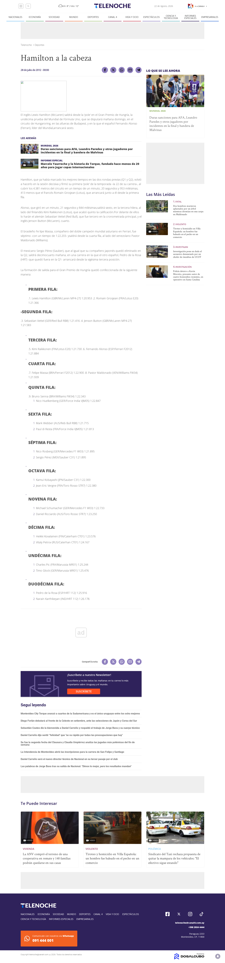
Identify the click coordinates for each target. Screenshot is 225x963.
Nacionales (15, 17)
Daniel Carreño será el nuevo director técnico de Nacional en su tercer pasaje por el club (69, 759)
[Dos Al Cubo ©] (189, 958)
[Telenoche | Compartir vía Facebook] (105, 70)
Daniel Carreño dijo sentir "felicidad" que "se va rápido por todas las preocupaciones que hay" (72, 735)
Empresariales (209, 17)
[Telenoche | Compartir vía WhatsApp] (122, 70)
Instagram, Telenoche (190, 914)
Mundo (73, 17)
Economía (35, 17)
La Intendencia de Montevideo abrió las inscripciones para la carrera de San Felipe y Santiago (72, 751)
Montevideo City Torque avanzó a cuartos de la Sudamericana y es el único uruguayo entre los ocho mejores (80, 713)
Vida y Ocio (132, 17)
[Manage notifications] (217, 956)
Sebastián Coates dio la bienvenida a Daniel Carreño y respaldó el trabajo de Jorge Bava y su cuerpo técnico (80, 727)
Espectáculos (151, 17)
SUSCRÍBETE (84, 691)
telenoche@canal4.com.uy (189, 922)
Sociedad (54, 17)
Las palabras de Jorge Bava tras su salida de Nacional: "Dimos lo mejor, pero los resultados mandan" (76, 766)
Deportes (93, 17)
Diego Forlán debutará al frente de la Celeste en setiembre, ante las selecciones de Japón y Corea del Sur (79, 720)
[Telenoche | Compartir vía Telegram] (138, 70)
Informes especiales (190, 17)
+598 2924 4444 (196, 927)
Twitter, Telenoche (179, 914)
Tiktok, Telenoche (201, 914)
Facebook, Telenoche (167, 914)
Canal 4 (112, 17)
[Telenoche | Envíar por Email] (130, 70)
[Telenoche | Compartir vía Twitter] (113, 70)
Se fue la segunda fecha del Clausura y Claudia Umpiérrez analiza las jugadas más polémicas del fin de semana (78, 743)
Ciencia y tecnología (171, 17)
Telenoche (26, 45)
